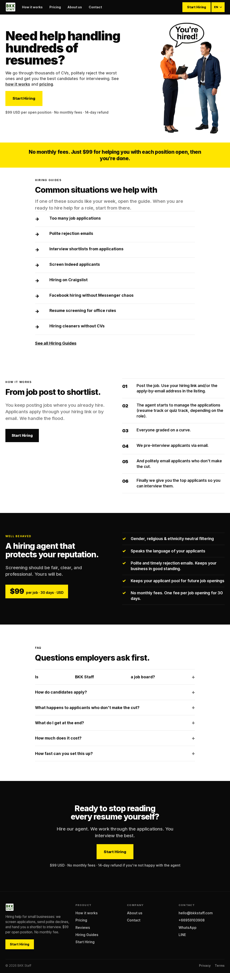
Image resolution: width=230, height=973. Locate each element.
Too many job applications (75, 218)
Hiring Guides (86, 935)
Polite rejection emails (71, 233)
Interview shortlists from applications (86, 248)
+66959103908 (192, 920)
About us (74, 7)
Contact (95, 7)
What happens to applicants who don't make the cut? (87, 707)
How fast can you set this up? (64, 753)
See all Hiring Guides (55, 343)
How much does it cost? (58, 738)
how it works (17, 84)
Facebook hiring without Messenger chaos (91, 295)
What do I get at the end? (59, 722)
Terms (220, 965)
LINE (182, 935)
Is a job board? (95, 677)
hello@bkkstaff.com (196, 913)
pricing (46, 84)
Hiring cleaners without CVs (77, 326)
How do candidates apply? (61, 692)
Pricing (55, 7)
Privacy (205, 965)
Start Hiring (196, 7)
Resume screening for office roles (82, 310)
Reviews (82, 927)
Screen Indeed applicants (74, 264)
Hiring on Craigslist (68, 279)
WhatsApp (188, 927)
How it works (32, 7)
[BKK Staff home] (10, 7)
